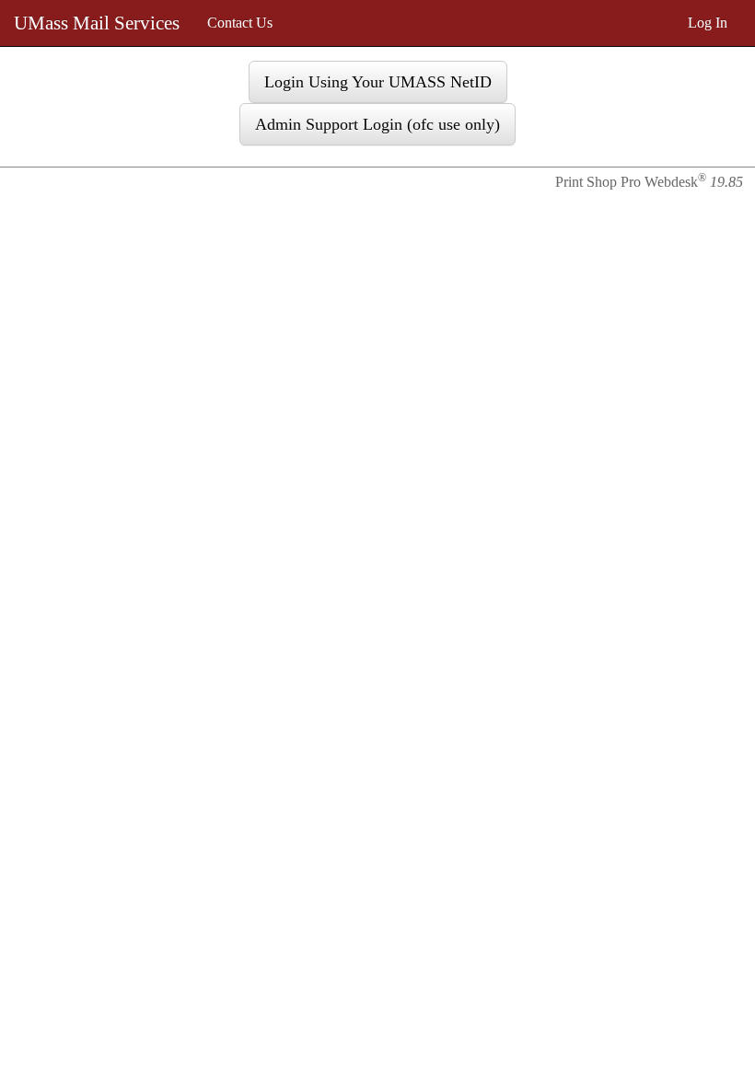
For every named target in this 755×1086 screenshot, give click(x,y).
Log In (707, 22)
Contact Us (240, 22)
